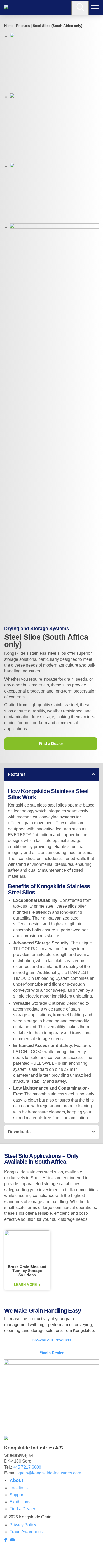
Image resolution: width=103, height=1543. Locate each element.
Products (23, 26)
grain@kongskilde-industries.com (49, 1473)
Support (17, 1494)
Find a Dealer (51, 743)
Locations (19, 1488)
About (16, 1480)
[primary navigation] (95, 8)
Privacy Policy (23, 1525)
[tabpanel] (51, 952)
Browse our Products (51, 1340)
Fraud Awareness (26, 1532)
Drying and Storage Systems (36, 628)
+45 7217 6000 (27, 1467)
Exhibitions (20, 1502)
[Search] (80, 8)
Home (8, 26)
